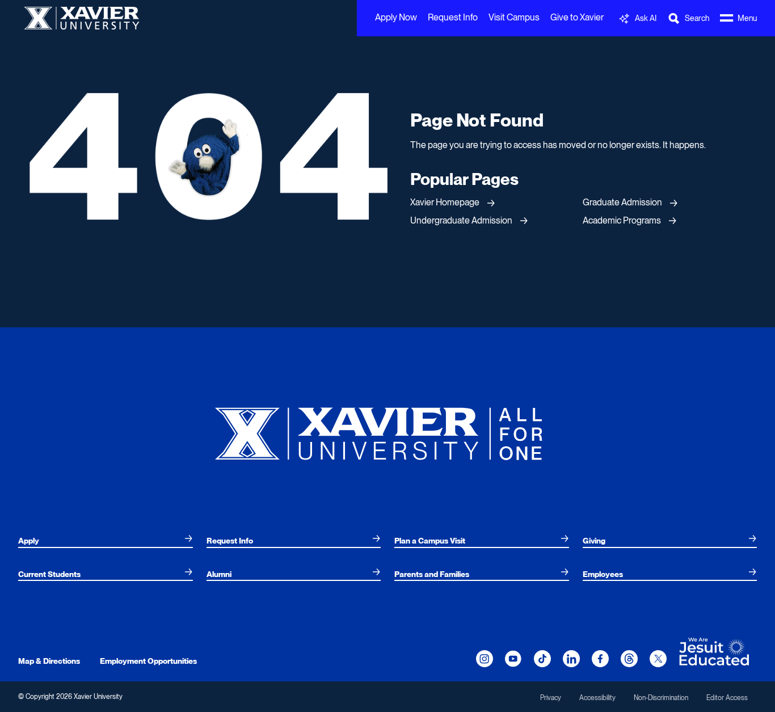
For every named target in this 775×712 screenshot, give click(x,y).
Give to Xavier (577, 17)
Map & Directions (49, 660)
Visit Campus (514, 17)
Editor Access (727, 698)
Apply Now (396, 17)
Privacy (550, 698)
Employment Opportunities (148, 660)
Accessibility (597, 698)
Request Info (453, 17)
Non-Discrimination (661, 698)
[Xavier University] (387, 429)
